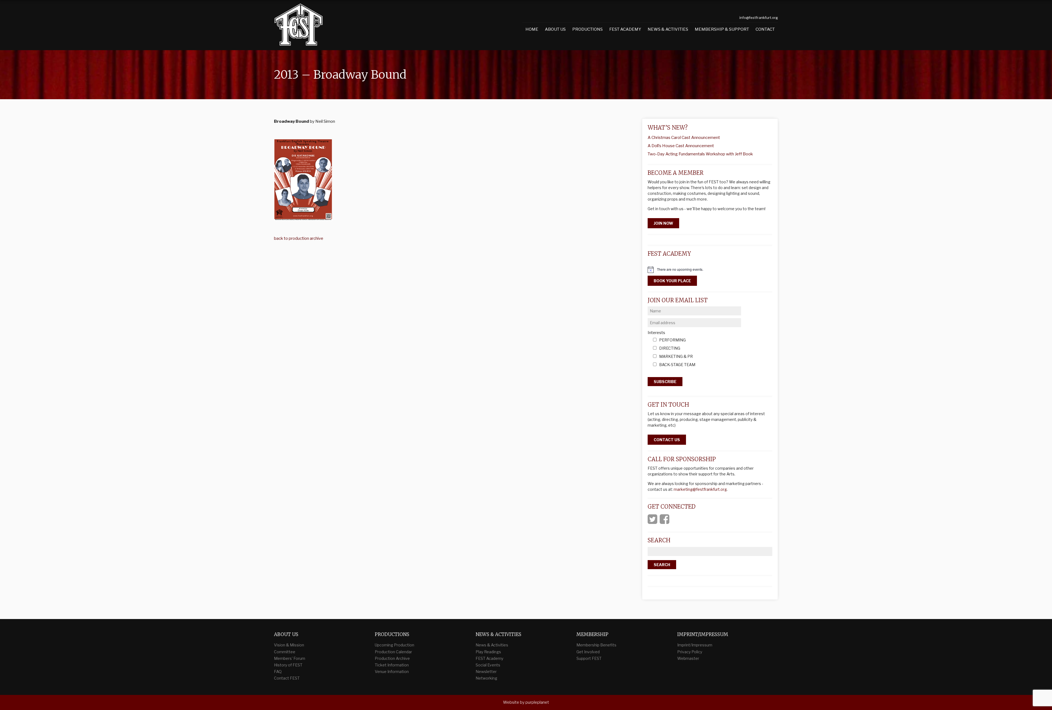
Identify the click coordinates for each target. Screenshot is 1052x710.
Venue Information (392, 671)
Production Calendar (393, 651)
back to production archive (298, 238)
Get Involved (588, 651)
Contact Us (667, 439)
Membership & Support (722, 29)
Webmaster (688, 658)
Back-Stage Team (677, 365)
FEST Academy (625, 29)
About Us (555, 29)
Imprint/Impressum (694, 645)
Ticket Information (392, 665)
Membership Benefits (596, 645)
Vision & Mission (289, 645)
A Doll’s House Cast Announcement (681, 145)
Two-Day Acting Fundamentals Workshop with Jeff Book (700, 154)
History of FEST (288, 665)
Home (531, 29)
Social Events (488, 665)
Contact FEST (287, 678)
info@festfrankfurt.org (758, 17)
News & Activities (668, 29)
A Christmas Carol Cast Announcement (684, 137)
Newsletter (486, 671)
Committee (284, 651)
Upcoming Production (394, 645)
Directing (669, 348)
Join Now (663, 223)
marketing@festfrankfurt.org (700, 489)
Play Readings (488, 651)
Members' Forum (289, 658)
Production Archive (392, 658)
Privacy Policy (689, 651)
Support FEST (589, 658)
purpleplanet (537, 702)
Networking (486, 678)
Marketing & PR (676, 357)
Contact (765, 29)
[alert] (710, 269)
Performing (672, 340)
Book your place (672, 280)
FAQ (278, 671)
